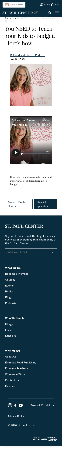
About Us (10, 356)
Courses (10, 279)
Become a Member (16, 273)
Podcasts (9, 18)
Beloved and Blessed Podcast (27, 55)
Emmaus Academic (17, 368)
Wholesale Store (15, 374)
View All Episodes (42, 204)
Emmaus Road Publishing (20, 362)
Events (9, 285)
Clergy (9, 324)
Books (9, 291)
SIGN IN (45, 5)
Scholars (10, 335)
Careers (9, 386)
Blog (8, 297)
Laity (8, 330)
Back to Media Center (16, 204)
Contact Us (12, 380)
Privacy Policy (16, 416)
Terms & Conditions (42, 405)
